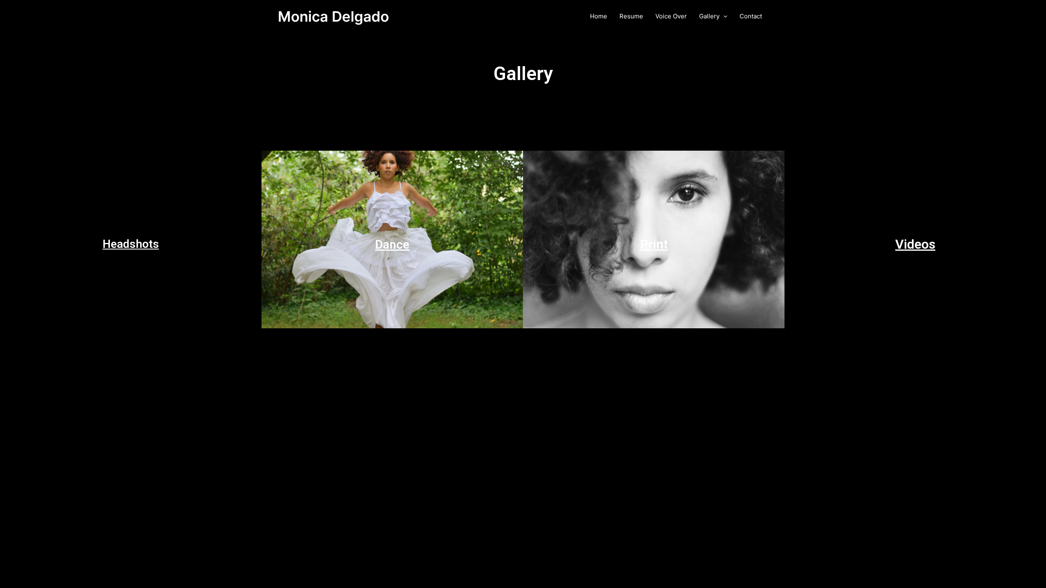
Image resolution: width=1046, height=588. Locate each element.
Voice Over (671, 16)
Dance (392, 244)
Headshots (131, 244)
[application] (723, 16)
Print (654, 244)
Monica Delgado (333, 16)
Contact (751, 16)
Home (598, 16)
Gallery (709, 16)
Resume (631, 16)
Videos (915, 244)
